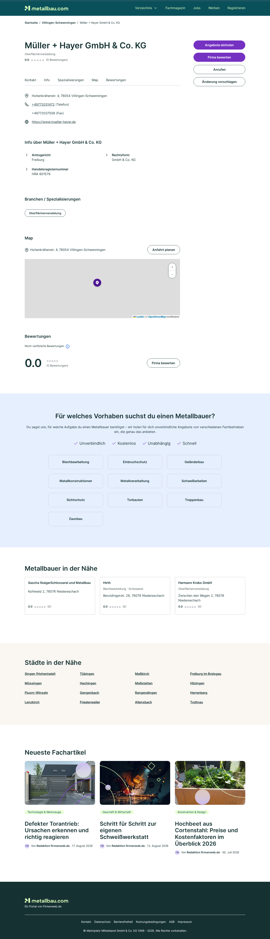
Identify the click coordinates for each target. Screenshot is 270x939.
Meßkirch (142, 674)
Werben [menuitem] (214, 8)
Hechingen (88, 683)
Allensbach (143, 702)
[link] (60, 596)
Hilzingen (197, 683)
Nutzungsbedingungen (151, 921)
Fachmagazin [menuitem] (175, 8)
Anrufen (219, 69)
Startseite (31, 22)
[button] (97, 283)
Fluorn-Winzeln (36, 693)
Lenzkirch (32, 702)
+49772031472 (43, 104)
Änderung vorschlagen (219, 82)
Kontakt (86, 921)
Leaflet (140, 316)
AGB (172, 921)
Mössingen (33, 683)
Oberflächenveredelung (45, 213)
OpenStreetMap (157, 316)
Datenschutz (102, 921)
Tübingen (87, 674)
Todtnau (196, 702)
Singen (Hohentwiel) (40, 674)
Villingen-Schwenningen (59, 22)
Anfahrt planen (163, 250)
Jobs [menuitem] (196, 8)
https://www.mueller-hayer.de (54, 122)
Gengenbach (89, 693)
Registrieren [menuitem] (236, 8)
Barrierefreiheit (123, 921)
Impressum (185, 921)
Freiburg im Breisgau (205, 674)
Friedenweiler (90, 702)
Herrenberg (198, 693)
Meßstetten (144, 683)
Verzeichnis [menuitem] (143, 8)
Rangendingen (146, 693)
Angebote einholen (219, 45)
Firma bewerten (163, 363)
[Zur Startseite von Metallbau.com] (46, 7)
